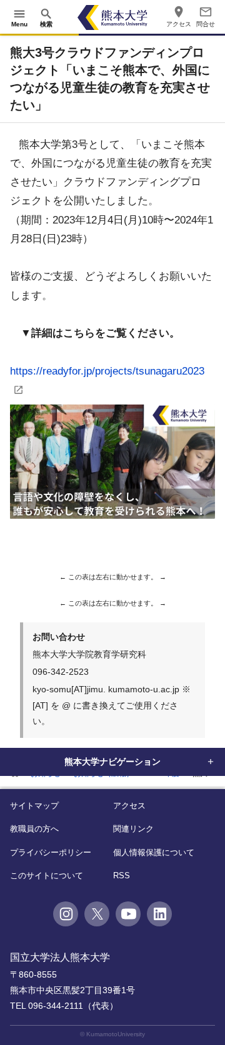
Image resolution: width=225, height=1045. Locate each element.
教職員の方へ (34, 828)
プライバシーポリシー (50, 852)
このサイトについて (46, 875)
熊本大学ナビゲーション (112, 762)
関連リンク (133, 828)
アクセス (129, 805)
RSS (121, 875)
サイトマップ (34, 805)
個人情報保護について (153, 852)
